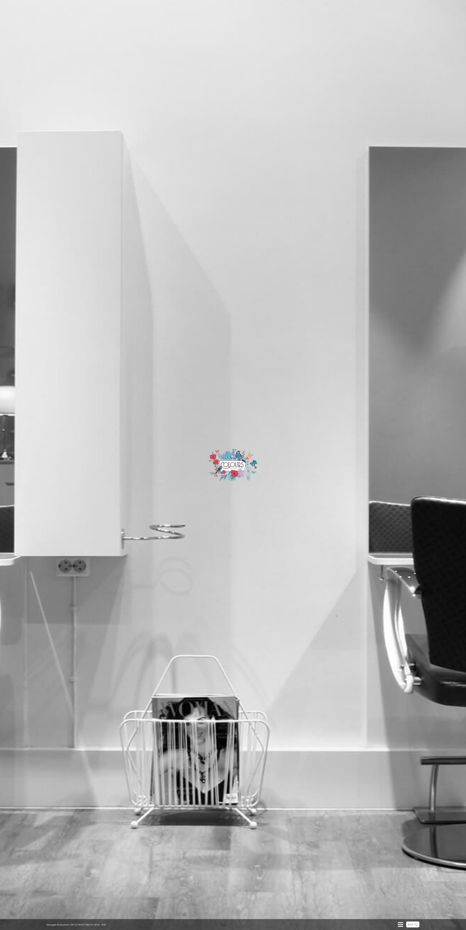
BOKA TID (412, 924)
